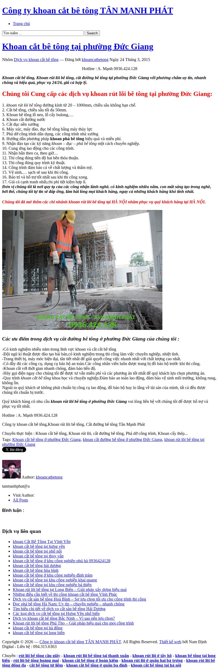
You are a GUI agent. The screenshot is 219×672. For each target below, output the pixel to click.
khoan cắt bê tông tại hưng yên (39, 546)
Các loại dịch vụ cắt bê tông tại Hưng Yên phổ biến (56, 613)
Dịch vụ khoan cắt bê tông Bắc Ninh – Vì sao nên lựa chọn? (64, 618)
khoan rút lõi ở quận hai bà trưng (152, 660)
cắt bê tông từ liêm (46, 665)
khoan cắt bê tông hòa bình (35, 570)
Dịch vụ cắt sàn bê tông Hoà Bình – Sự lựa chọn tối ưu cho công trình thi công (79, 599)
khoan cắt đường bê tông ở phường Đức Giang (122, 439)
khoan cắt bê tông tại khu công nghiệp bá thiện (52, 584)
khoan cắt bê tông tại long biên (39, 632)
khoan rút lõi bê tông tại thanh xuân (96, 655)
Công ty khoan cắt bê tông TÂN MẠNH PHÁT (87, 10)
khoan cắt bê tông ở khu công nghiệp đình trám (52, 575)
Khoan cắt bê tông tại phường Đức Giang (77, 46)
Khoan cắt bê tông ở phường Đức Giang (46, 439)
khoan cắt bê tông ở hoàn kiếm (90, 660)
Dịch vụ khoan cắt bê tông (36, 59)
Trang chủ (21, 23)
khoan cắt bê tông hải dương (37, 565)
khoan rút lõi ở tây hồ (152, 655)
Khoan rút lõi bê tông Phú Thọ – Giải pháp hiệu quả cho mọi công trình (73, 623)
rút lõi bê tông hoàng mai (36, 660)
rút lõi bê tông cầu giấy (39, 655)
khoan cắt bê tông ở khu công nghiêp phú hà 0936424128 (61, 560)
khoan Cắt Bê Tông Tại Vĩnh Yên (42, 541)
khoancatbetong (95, 59)
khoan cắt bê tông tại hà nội (156, 665)
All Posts (20, 500)
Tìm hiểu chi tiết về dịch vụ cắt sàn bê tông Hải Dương (59, 608)
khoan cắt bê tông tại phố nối (37, 551)
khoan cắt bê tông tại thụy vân (38, 556)
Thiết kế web (170, 641)
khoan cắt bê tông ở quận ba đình (96, 665)
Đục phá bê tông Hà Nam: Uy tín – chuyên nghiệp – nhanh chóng (68, 604)
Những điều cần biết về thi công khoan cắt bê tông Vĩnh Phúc (65, 594)
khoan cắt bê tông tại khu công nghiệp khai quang (55, 580)
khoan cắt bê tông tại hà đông (37, 628)
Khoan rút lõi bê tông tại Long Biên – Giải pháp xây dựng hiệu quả (70, 589)
